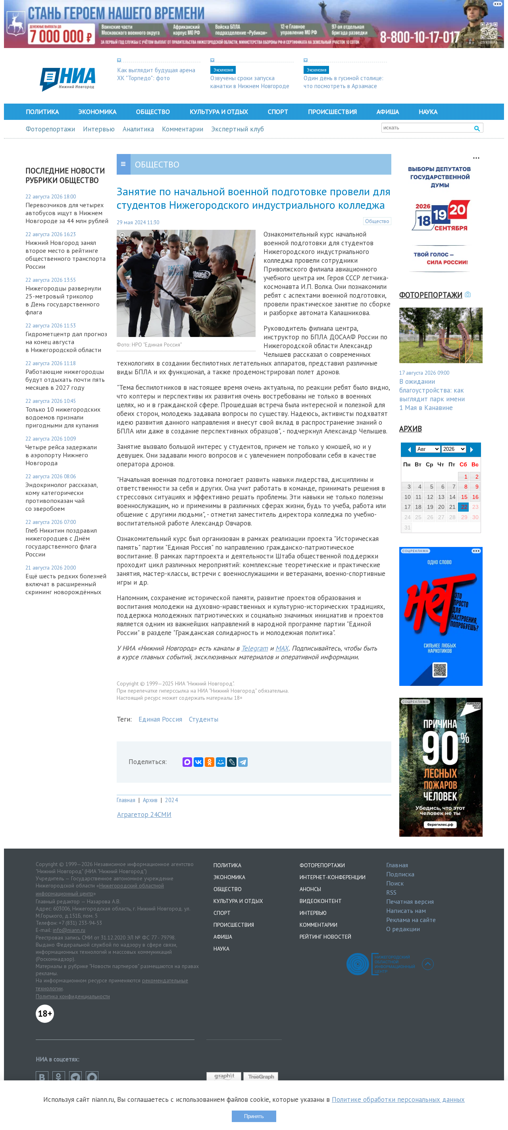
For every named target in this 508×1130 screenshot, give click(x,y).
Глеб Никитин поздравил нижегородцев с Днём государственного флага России (61, 542)
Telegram (254, 648)
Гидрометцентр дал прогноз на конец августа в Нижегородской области (66, 342)
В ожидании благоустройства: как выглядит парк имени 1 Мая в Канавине (432, 394)
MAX (282, 648)
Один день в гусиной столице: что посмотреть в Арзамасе (343, 82)
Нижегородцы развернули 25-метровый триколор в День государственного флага (63, 300)
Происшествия (332, 112)
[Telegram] (243, 762)
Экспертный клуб (237, 129)
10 (407, 497)
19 (430, 507)
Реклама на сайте (411, 920)
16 (475, 497)
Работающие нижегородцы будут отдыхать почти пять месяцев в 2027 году (65, 379)
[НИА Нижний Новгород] (67, 89)
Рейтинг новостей (325, 936)
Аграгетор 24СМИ (144, 814)
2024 (171, 800)
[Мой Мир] (220, 762)
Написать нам (406, 910)
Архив (150, 800)
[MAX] (187, 762)
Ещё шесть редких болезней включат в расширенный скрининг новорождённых (65, 584)
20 (441, 507)
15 (464, 497)
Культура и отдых (219, 112)
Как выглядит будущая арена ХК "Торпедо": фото (156, 74)
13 (441, 497)
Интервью (99, 129)
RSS (391, 892)
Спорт (278, 112)
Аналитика (138, 129)
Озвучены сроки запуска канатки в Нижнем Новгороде (249, 82)
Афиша (388, 112)
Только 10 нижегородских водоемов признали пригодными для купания (62, 417)
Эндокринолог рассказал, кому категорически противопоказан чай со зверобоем (61, 496)
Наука (428, 112)
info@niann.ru (69, 930)
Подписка (400, 874)
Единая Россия (160, 719)
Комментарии (182, 129)
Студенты (203, 719)
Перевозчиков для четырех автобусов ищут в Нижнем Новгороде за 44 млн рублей (66, 213)
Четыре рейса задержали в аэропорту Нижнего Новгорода (61, 455)
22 (464, 507)
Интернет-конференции (333, 877)
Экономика (97, 112)
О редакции (403, 929)
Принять (254, 1116)
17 (407, 507)
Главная (126, 800)
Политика (42, 112)
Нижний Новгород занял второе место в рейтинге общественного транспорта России (65, 254)
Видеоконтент (321, 901)
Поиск (395, 883)
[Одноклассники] (209, 762)
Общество (153, 112)
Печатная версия (410, 901)
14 (452, 497)
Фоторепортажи (50, 129)
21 (452, 507)
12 (430, 497)
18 (418, 507)
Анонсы (310, 889)
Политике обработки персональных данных (398, 1099)
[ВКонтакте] (198, 762)
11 (418, 497)
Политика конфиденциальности (73, 996)
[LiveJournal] (232, 762)
